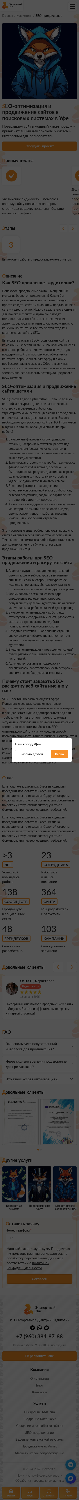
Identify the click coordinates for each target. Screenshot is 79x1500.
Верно (59, 754)
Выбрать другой (31, 754)
